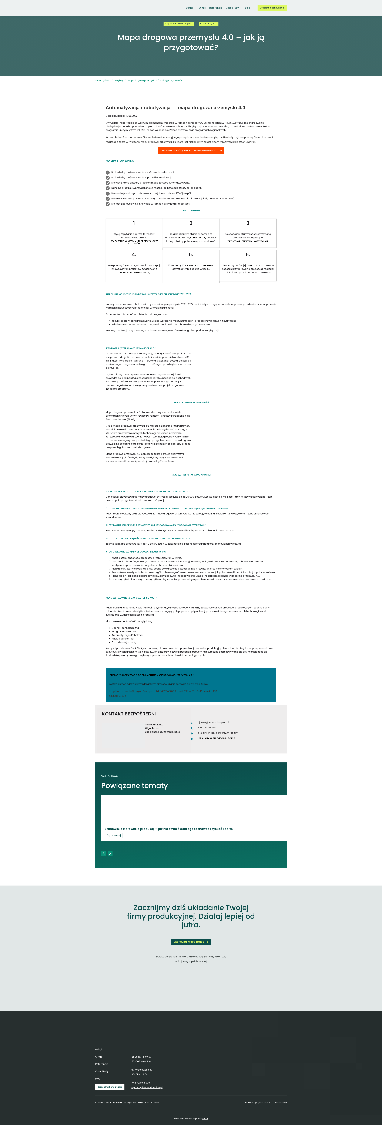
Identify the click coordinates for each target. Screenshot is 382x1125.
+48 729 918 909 (207, 727)
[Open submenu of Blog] (251, 8)
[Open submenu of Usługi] (194, 8)
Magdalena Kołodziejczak (179, 23)
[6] (105, 4)
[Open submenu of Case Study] (240, 8)
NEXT (205, 1118)
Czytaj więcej (114, 835)
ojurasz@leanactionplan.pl (213, 722)
